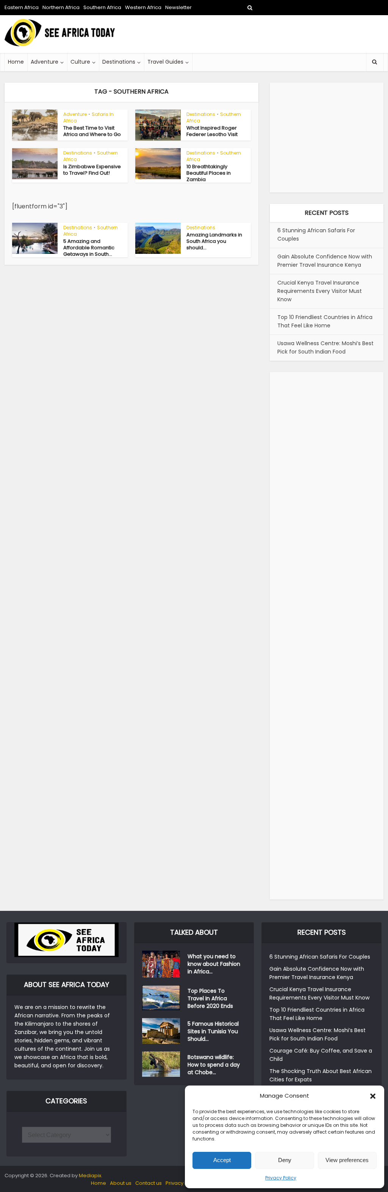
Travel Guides (165, 62)
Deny (284, 1160)
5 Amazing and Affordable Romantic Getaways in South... (88, 248)
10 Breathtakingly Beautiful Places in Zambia (208, 173)
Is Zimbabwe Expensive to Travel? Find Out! (92, 170)
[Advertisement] (245, 34)
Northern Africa (61, 7)
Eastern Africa (22, 7)
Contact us (148, 1183)
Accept (222, 1160)
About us (120, 1183)
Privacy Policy (280, 1178)
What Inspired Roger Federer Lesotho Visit (212, 131)
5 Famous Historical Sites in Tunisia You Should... (213, 1031)
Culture (80, 62)
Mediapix (90, 1175)
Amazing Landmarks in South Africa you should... (214, 241)
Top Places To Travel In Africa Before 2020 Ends (210, 998)
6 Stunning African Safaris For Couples (319, 956)
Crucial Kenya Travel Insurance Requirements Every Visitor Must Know (319, 291)
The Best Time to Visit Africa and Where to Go (92, 131)
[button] (373, 1096)
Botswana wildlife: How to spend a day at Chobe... (214, 1064)
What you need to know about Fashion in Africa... (214, 964)
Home (16, 62)
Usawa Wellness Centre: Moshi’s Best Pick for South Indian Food (325, 347)
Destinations (118, 62)
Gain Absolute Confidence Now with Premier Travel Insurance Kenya (324, 261)
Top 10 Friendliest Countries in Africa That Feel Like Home (324, 321)
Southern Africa (102, 7)
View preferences (347, 1160)
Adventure (44, 62)
